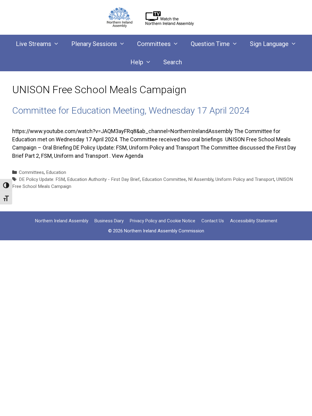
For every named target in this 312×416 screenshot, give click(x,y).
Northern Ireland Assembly (61, 221)
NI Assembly (200, 179)
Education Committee (164, 179)
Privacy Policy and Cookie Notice (162, 221)
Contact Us (212, 221)
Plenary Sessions (94, 44)
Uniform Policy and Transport (244, 179)
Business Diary (109, 221)
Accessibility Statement (253, 221)
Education (56, 172)
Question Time (210, 44)
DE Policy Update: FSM (42, 179)
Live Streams (33, 44)
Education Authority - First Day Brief (103, 179)
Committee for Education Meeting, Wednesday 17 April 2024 (131, 110)
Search (172, 62)
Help (136, 62)
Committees (154, 44)
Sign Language (269, 44)
